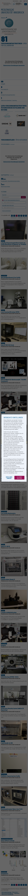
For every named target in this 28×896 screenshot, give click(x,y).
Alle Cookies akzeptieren (19, 477)
